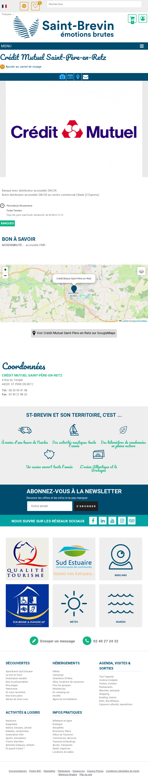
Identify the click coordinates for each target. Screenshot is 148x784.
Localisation (78, 74)
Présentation (70, 74)
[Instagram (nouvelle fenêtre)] (122, 520)
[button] (132, 18)
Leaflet (124, 320)
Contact (85, 74)
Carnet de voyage (39, 3)
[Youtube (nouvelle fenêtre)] (112, 520)
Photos (62, 74)
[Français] (9, 6)
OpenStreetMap (139, 320)
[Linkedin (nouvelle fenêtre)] (103, 520)
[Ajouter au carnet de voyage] (2, 66)
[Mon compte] (143, 18)
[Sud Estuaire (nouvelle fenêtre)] (74, 559)
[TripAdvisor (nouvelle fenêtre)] (131, 520)
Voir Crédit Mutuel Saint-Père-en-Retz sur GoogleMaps (76, 333)
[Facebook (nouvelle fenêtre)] (93, 520)
